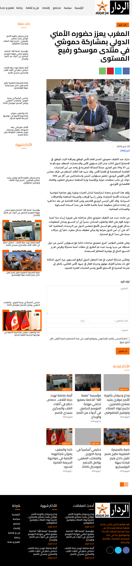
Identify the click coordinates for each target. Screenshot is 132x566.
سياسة (125, 443)
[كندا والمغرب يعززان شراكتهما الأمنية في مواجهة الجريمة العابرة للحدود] (36, 116)
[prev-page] (126, 484)
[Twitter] (118, 71)
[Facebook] (126, 71)
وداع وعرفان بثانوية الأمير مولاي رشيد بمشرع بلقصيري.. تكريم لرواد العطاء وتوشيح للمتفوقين (15, 39)
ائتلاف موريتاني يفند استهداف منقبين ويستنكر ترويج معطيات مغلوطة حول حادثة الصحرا (16, 131)
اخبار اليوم (123, 24)
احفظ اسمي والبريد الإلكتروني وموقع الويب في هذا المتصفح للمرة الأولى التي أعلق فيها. (90, 340)
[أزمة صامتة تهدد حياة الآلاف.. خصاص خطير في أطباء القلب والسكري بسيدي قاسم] (36, 70)
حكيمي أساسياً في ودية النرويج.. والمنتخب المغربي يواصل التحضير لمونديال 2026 (15, 100)
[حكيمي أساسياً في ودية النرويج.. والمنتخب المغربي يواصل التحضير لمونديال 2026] (36, 100)
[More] (110, 550)
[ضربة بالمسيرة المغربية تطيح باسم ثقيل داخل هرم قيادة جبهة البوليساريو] (36, 85)
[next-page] (122, 484)
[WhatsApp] (102, 71)
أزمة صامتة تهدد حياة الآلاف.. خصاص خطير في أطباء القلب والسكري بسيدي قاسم (15, 70)
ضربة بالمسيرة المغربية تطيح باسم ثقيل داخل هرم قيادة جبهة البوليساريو (16, 85)
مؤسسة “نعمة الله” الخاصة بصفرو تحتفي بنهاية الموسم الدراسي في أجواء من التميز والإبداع (16, 55)
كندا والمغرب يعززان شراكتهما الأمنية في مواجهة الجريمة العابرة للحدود (15, 115)
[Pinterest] (110, 71)
